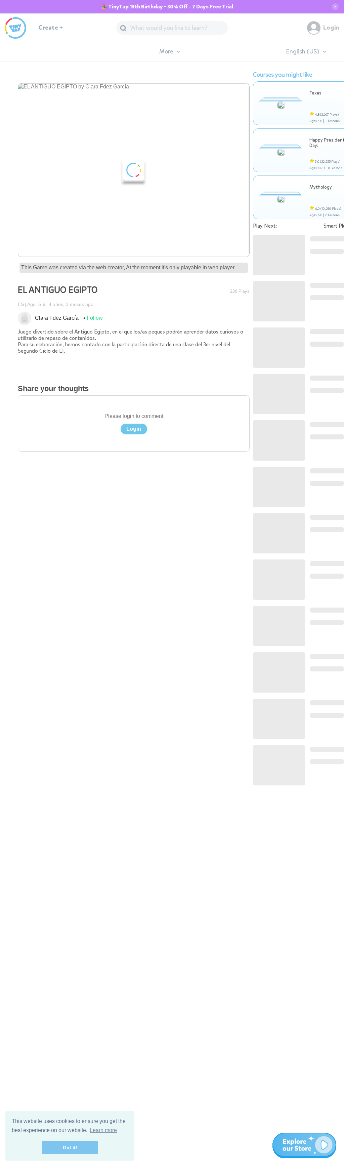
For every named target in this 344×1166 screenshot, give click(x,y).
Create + (50, 28)
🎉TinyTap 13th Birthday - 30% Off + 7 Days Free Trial (167, 6)
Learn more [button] (103, 1130)
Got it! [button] (70, 1147)
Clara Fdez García (57, 318)
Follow (95, 318)
